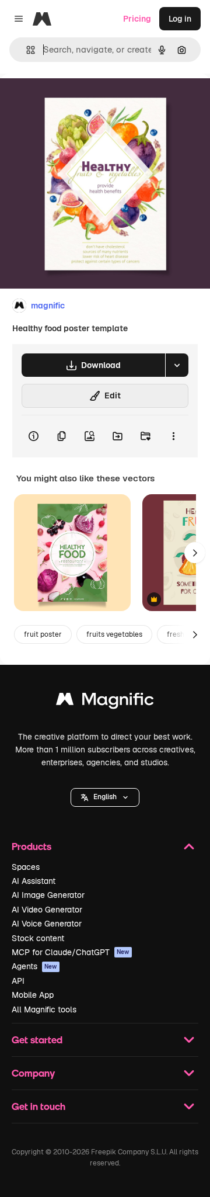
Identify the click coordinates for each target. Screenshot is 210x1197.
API (18, 981)
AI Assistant (33, 881)
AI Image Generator (48, 895)
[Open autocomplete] (26, 50)
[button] (105, 797)
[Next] (194, 552)
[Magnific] (105, 702)
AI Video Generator (47, 909)
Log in (180, 18)
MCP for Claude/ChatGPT (71, 952)
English (105, 797)
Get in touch (38, 1106)
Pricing (137, 18)
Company (33, 1073)
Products (31, 846)
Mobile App (33, 995)
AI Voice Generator (47, 923)
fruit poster (43, 634)
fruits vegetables (114, 634)
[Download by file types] (176, 365)
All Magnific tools (44, 1009)
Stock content (38, 938)
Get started (37, 1039)
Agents (34, 966)
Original (74, 100)
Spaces (26, 867)
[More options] (173, 436)
